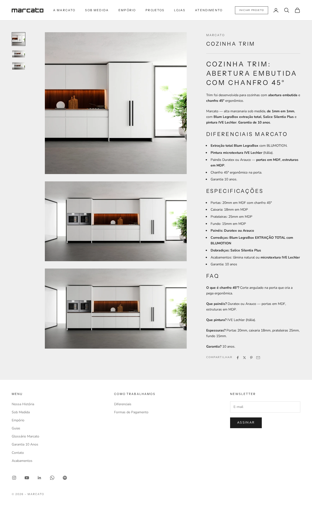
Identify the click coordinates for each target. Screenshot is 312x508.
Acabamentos (22, 460)
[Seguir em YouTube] (26, 477)
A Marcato (64, 10)
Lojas (179, 10)
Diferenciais (122, 404)
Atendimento (209, 10)
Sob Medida (97, 10)
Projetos (155, 10)
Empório (127, 10)
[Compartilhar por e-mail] (258, 358)
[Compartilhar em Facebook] (238, 358)
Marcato (215, 35)
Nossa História (23, 404)
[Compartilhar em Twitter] (244, 358)
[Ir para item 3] (18, 66)
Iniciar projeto (251, 10)
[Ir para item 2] (18, 54)
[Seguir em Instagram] (14, 477)
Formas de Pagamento (131, 412)
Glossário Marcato (25, 436)
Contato (18, 452)
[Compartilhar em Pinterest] (251, 358)
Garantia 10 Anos (25, 444)
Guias (16, 428)
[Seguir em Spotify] (64, 477)
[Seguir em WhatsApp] (52, 477)
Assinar (246, 422)
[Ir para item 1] (18, 39)
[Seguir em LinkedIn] (39, 477)
